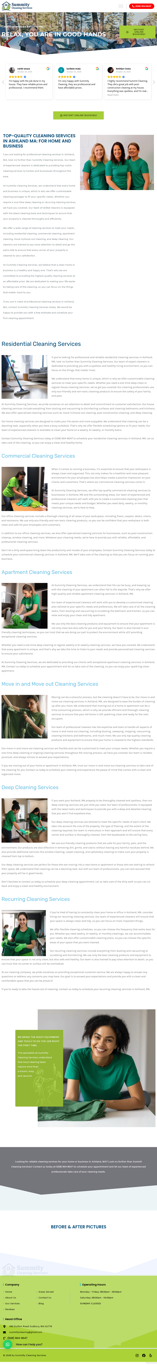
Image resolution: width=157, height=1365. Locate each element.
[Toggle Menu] (120, 6)
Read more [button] (105, 95)
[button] (153, 83)
